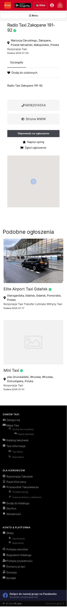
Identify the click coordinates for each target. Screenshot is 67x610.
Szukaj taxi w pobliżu (23, 429)
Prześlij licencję (20, 492)
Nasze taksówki (26, 434)
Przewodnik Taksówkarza (22, 487)
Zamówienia (18, 538)
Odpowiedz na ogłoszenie (33, 133)
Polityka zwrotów (17, 549)
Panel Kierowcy (16, 482)
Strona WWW (35, 119)
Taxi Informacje (16, 446)
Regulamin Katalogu (19, 555)
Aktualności (13, 514)
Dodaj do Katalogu (17, 503)
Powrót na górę (53, 603)
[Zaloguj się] (52, 5)
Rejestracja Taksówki (19, 476)
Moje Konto (18, 543)
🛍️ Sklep (40, 5)
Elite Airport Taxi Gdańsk (26, 289)
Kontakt (11, 578)
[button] (33, 181)
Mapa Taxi (12, 425)
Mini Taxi (11, 370)
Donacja (11, 572)
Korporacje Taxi (17, 49)
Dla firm (11, 508)
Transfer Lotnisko (35, 304)
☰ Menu (33, 15)
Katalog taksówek (17, 440)
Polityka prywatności (19, 561)
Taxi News (17, 451)
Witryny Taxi (54, 304)
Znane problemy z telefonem (27, 497)
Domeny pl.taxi (15, 566)
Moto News (18, 457)
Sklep (10, 533)
